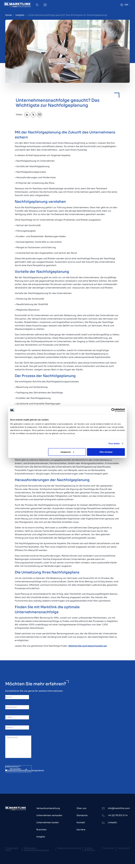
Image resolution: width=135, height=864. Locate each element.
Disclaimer (108, 848)
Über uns (81, 808)
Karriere (81, 829)
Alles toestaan (105, 452)
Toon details (114, 443)
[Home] (17, 4)
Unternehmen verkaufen (49, 815)
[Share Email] (39, 114)
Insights (20, 15)
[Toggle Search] (37, 5)
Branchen (41, 829)
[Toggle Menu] (45, 5)
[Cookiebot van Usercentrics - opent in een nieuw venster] (113, 410)
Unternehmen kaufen (47, 822)
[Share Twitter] (33, 114)
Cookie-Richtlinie (89, 849)
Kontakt (81, 822)
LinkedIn (112, 822)
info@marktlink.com (119, 808)
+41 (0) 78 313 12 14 (117, 815)
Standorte (82, 815)
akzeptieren (25, 770)
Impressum (124, 848)
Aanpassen (66, 452)
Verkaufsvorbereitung (48, 808)
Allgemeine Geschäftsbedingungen (36, 849)
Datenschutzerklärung (19, 770)
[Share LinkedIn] (27, 114)
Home (8, 15)
